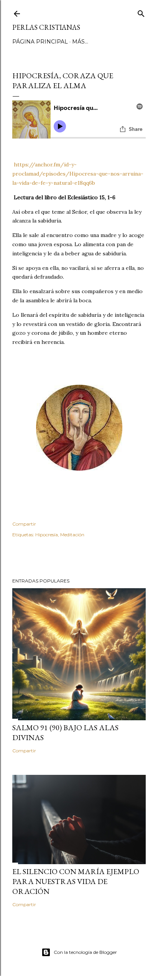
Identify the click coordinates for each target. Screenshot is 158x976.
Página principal (40, 41)
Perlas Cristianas (46, 27)
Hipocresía (46, 534)
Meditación (72, 534)
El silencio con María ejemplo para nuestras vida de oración (75, 881)
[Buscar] (141, 12)
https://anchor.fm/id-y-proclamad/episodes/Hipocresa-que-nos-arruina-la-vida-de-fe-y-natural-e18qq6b (77, 173)
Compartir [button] (24, 524)
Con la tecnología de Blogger (85, 952)
